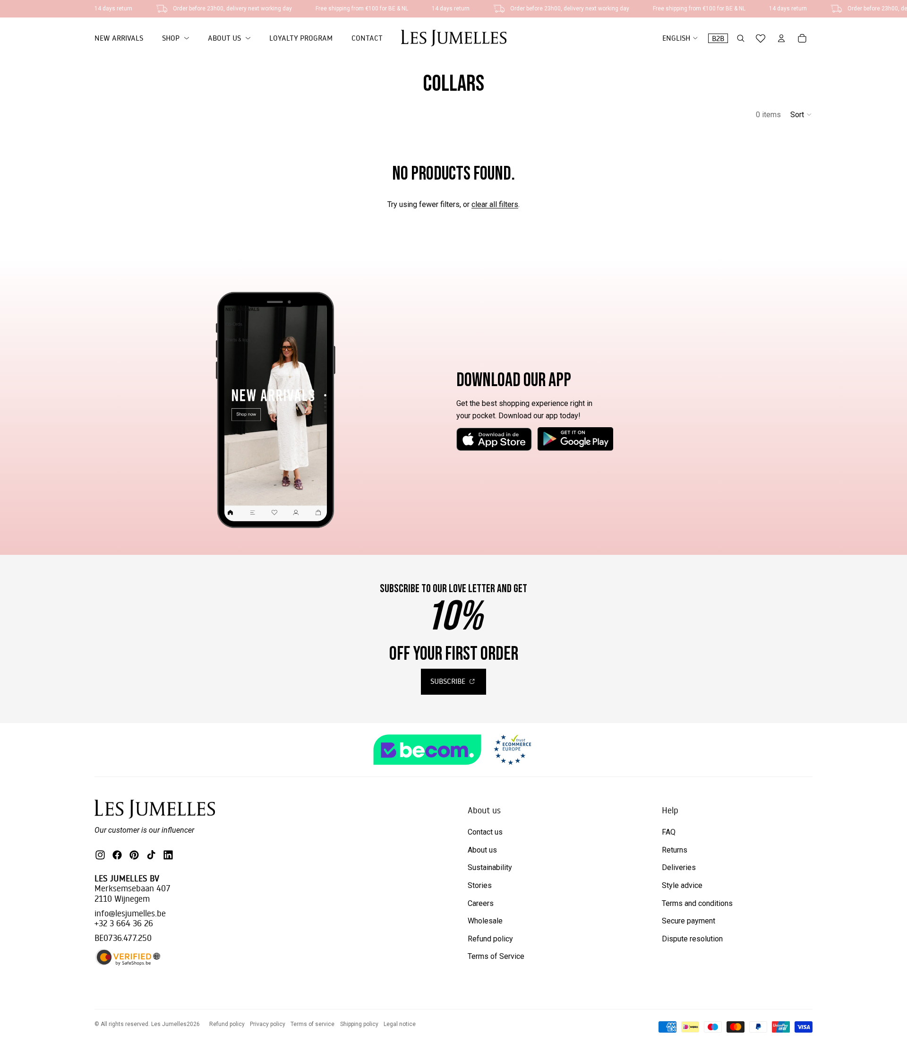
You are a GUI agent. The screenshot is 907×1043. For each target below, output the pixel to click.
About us (482, 849)
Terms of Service (496, 956)
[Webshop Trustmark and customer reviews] (453, 750)
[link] (175, 38)
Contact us (485, 832)
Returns (674, 849)
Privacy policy (267, 1024)
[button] (801, 114)
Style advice (682, 885)
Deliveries (679, 867)
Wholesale (485, 920)
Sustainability (490, 867)
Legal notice (400, 1024)
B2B (718, 38)
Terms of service (312, 1024)
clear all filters (494, 204)
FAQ (669, 832)
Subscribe (448, 681)
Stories (480, 885)
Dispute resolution (692, 938)
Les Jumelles (169, 1024)
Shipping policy (359, 1024)
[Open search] (740, 38)
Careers (481, 903)
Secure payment (688, 920)
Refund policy (490, 938)
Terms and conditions (697, 903)
